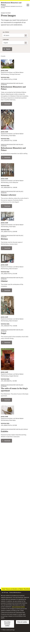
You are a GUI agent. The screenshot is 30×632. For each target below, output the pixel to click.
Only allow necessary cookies (7, 623)
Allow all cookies (22, 622)
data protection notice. (18, 606)
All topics (6, 32)
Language (6, 39)
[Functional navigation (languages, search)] (28, 5)
